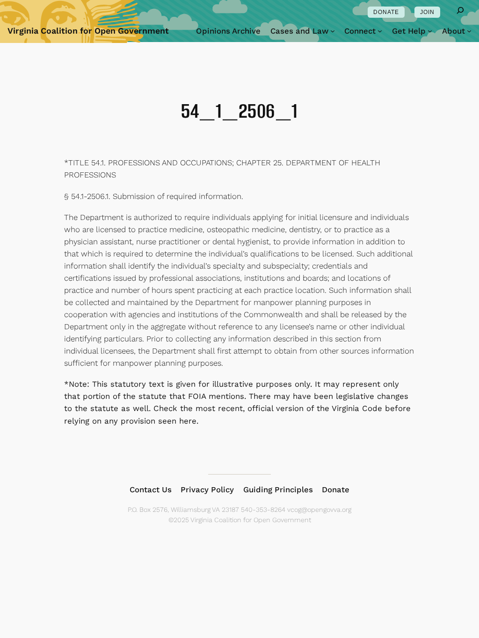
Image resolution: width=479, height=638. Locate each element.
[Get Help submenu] (430, 30)
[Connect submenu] (379, 30)
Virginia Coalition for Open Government (88, 30)
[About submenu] (469, 30)
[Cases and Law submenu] (332, 30)
